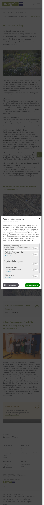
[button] (33, 248)
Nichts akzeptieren (10, 285)
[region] (21, 261)
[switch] (35, 248)
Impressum (6, 221)
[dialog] (21, 252)
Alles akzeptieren (32, 285)
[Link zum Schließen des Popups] (39, 218)
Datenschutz (14, 221)
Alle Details (8, 255)
